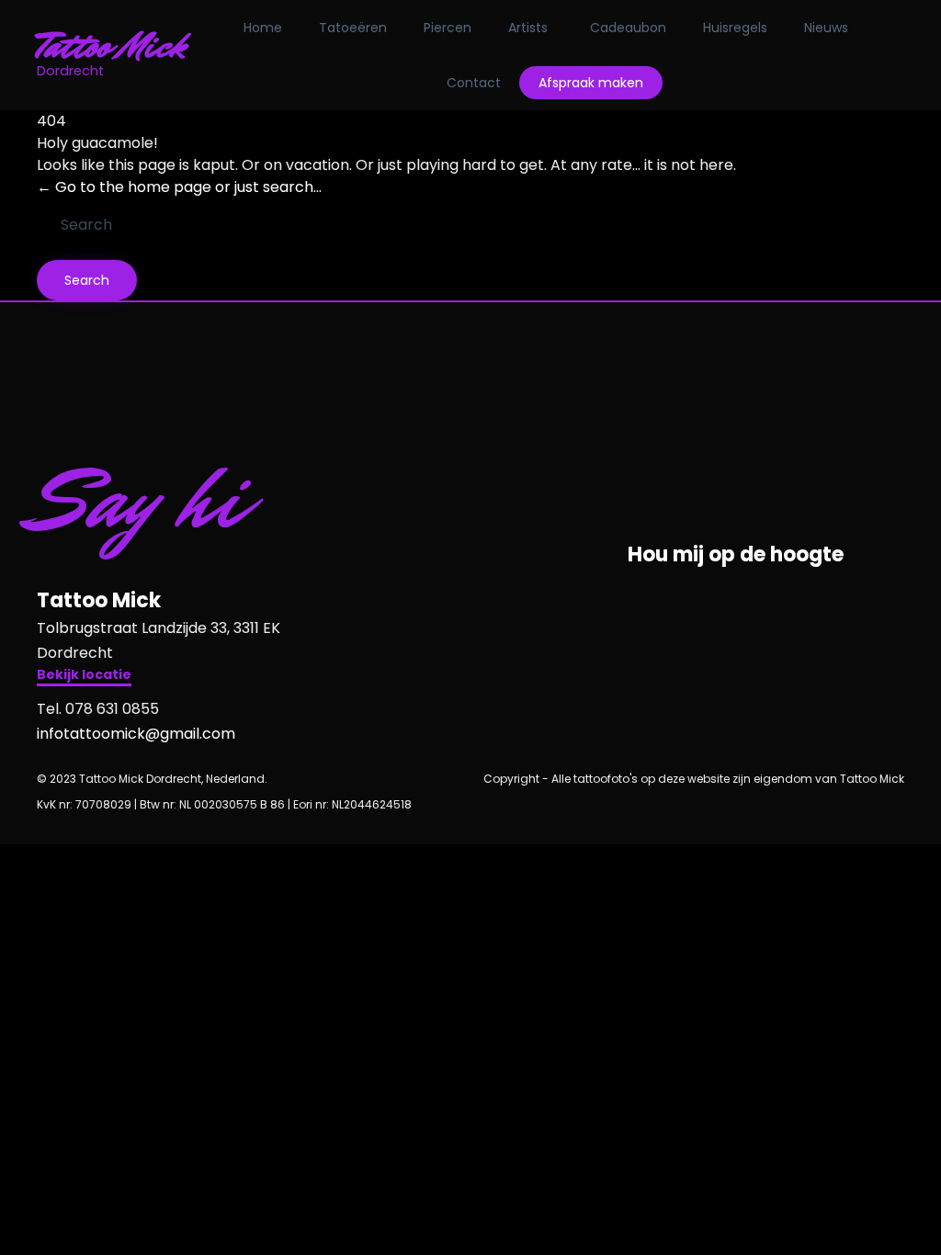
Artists (528, 27)
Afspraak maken (591, 82)
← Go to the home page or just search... (179, 187)
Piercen (447, 27)
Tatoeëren (353, 27)
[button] (84, 676)
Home (263, 27)
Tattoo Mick (112, 46)
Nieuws (826, 27)
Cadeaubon (628, 27)
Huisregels (735, 27)
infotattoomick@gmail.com (136, 733)
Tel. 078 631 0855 (98, 708)
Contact (474, 82)
